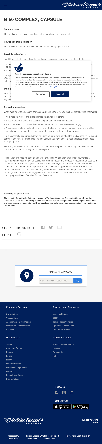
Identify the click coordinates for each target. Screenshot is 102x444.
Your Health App (60, 314)
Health (9, 360)
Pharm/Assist (13, 337)
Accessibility (13, 436)
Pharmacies (32, 438)
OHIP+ (56, 318)
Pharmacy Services (16, 307)
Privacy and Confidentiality (78, 436)
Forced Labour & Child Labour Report (42, 436)
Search (9, 344)
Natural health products (16, 367)
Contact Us (58, 352)
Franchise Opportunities (63, 344)
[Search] (77, 280)
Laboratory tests (13, 363)
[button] (42, 227)
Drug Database (12, 379)
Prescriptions (12, 314)
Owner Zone (49, 438)
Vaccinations (12, 318)
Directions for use (14, 348)
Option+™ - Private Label (63, 326)
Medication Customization (18, 326)
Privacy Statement (56, 87)
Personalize (40, 94)
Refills (56, 356)
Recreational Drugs (14, 375)
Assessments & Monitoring (18, 322)
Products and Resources (66, 307)
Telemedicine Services (63, 322)
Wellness (10, 329)
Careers (56, 348)
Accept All (60, 94)
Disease (9, 352)
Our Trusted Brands (61, 329)
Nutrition (10, 371)
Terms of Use (14, 438)
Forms (9, 356)
